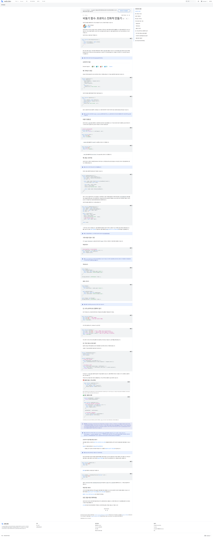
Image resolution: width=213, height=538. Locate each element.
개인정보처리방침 (7, 535)
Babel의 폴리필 (100, 458)
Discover (21, 1)
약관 (2, 535)
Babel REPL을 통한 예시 (98, 446)
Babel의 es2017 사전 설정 (110, 448)
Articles (3, 5)
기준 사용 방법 (32, 1)
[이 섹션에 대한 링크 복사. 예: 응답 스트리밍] (93, 158)
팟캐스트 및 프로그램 (98, 530)
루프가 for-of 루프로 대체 (112, 229)
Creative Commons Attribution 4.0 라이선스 (101, 514)
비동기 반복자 (93, 229)
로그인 (210, 1)
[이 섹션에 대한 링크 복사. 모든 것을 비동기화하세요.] (98, 497)
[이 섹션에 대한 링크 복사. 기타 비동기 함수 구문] (96, 237)
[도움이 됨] (128, 15)
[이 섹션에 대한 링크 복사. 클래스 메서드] (90, 281)
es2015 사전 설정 (101, 491)
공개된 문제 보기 (39, 527)
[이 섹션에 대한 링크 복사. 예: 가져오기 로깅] (93, 71)
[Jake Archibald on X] (88, 27)
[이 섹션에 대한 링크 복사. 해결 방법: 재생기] (92, 487)
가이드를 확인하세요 (106, 233)
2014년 (84, 505)
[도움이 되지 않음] (129, 15)
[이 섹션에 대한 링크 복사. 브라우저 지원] (91, 62)
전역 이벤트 (116, 425)
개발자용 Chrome (98, 525)
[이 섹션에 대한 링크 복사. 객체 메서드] (89, 264)
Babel (84, 446)
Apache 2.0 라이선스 (125, 514)
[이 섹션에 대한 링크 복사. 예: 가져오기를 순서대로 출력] (97, 343)
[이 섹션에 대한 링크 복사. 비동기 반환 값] (92, 119)
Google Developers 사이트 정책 (96, 516)
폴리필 (84, 470)
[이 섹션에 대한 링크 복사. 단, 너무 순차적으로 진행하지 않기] (102, 308)
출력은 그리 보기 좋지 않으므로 (89, 494)
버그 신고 (37, 525)
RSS (154, 530)
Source (110, 66)
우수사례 (43, 1)
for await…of (103, 432)
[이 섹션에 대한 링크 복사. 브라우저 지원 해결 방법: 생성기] (98, 439)
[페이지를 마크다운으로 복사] (127, 19)
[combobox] (190, 1)
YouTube (155, 527)
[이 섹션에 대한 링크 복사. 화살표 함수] (89, 244)
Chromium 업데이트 (98, 527)
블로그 (38, 1)
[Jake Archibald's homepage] (89, 27)
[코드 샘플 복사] (131, 38)
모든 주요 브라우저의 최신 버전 (99, 442)
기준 (26, 1)
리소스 (16, 1)
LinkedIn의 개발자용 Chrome (159, 528)
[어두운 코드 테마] (130, 38)
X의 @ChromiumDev (157, 525)
